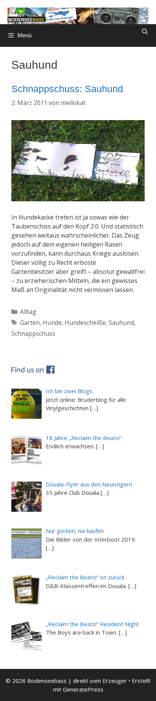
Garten (30, 322)
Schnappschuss (33, 333)
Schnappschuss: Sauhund (67, 88)
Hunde (52, 322)
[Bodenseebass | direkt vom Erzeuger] (78, 15)
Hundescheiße (85, 322)
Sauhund (121, 322)
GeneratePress (83, 689)
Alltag (28, 311)
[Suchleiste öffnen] (145, 31)
